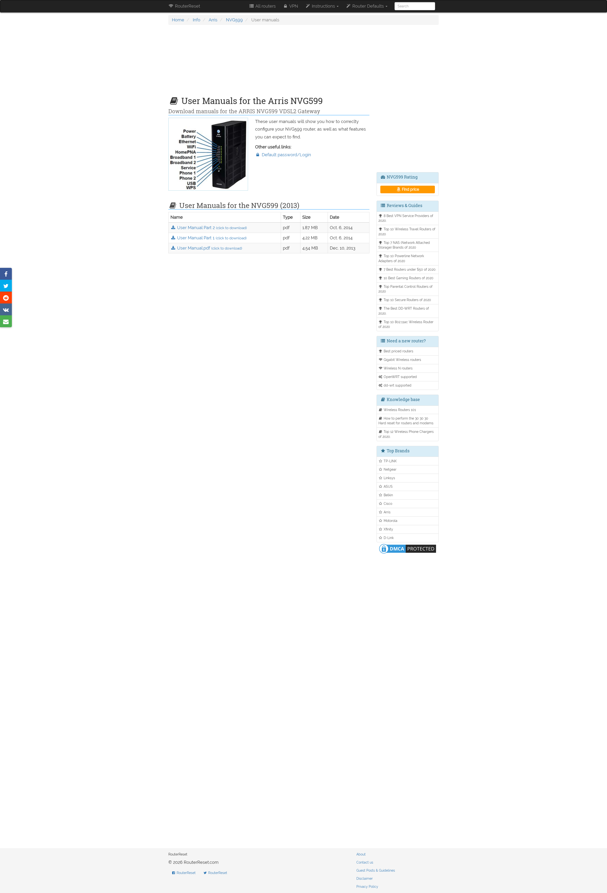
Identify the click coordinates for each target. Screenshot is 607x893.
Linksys (389, 478)
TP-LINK (390, 461)
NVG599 (234, 19)
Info (196, 19)
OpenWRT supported (400, 377)
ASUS (388, 486)
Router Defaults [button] (368, 6)
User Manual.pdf (209, 248)
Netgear (389, 469)
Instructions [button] (323, 6)
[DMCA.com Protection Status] (407, 548)
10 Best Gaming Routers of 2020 (408, 278)
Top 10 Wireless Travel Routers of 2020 (407, 231)
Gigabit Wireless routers (402, 360)
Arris (213, 19)
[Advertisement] (268, 63)
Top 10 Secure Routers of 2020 (407, 300)
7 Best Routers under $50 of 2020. (409, 269)
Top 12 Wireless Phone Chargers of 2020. (406, 434)
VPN (293, 6)
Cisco (387, 503)
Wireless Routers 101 (399, 410)
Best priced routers (398, 351)
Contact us (364, 862)
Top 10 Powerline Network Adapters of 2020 (401, 258)
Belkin (388, 495)
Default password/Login (286, 154)
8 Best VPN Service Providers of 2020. (405, 218)
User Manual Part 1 (211, 237)
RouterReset (187, 6)
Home (178, 19)
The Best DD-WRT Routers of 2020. (403, 310)
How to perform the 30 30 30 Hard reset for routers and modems (405, 420)
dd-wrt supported (397, 385)
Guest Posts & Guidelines (375, 870)
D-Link (388, 538)
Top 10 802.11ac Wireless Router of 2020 (406, 324)
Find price (410, 189)
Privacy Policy (367, 886)
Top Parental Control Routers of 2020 (405, 288)
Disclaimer (364, 878)
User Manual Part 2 (211, 227)
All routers (265, 6)
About (361, 854)
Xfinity (388, 529)
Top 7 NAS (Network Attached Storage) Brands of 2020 (404, 245)
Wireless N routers (398, 368)
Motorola (390, 521)
